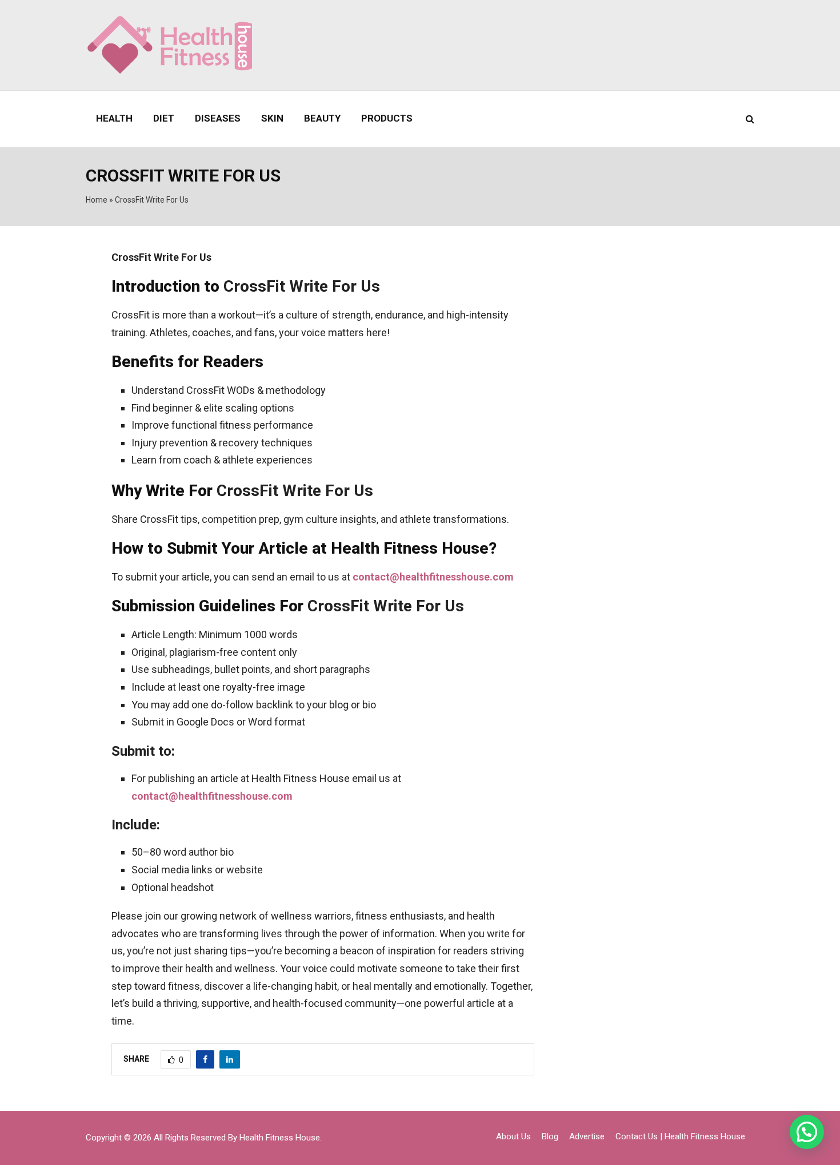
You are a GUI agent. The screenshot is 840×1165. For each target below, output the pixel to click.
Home (96, 199)
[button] (807, 1132)
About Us (513, 1136)
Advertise (587, 1136)
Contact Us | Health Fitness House (680, 1136)
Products (387, 118)
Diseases (218, 118)
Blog (550, 1136)
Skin (272, 118)
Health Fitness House (279, 1137)
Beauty (322, 118)
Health (114, 118)
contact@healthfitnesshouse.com (433, 577)
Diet (163, 118)
